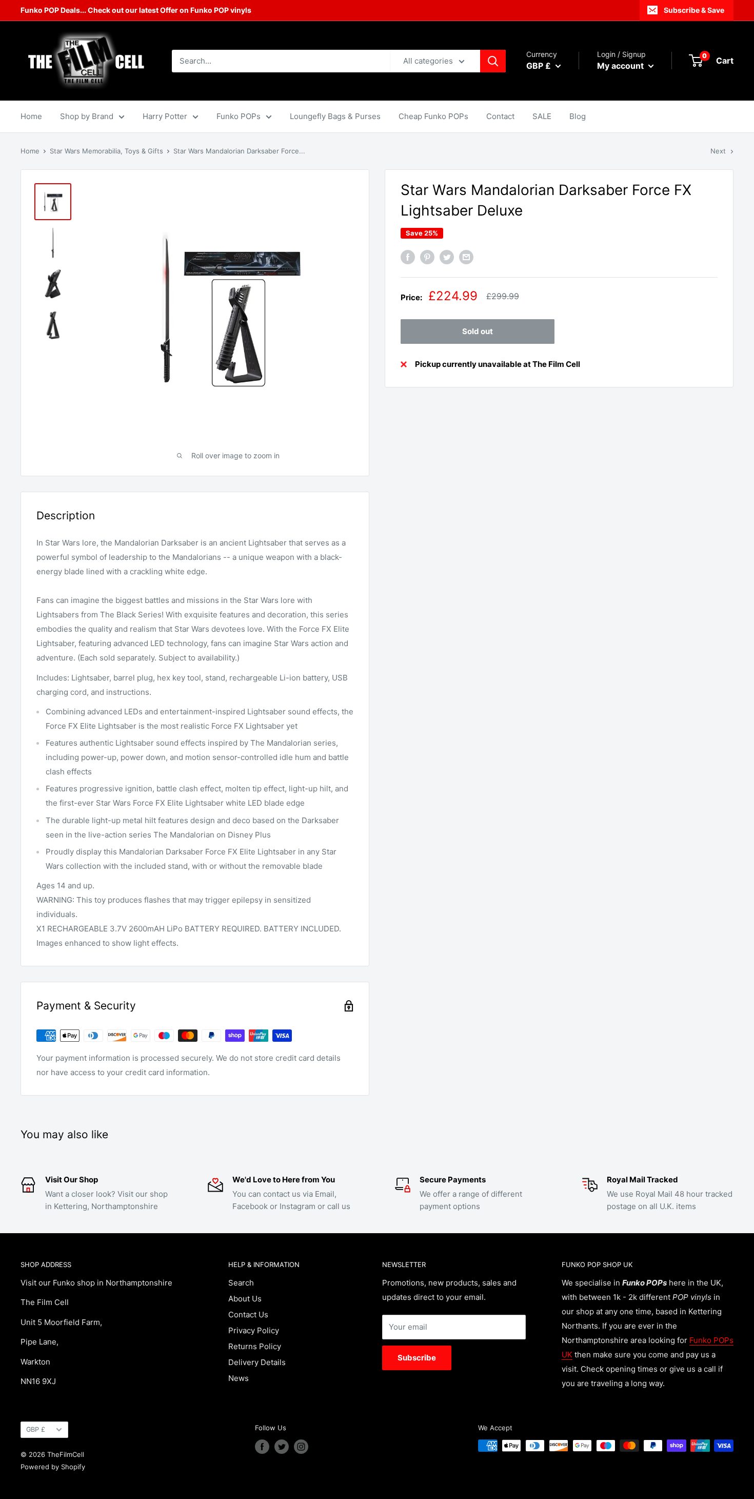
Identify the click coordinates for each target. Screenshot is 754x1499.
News (238, 1378)
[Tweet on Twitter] (447, 257)
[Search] (493, 61)
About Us (245, 1298)
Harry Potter (165, 116)
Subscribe (417, 1357)
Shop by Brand (86, 116)
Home (31, 116)
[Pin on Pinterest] (427, 257)
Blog (577, 116)
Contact (500, 116)
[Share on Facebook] (408, 257)
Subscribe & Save (694, 10)
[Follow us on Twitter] (281, 1446)
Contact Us (248, 1314)
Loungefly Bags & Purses (335, 116)
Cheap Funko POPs (433, 116)
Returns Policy (254, 1346)
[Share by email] (466, 257)
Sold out (477, 331)
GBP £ (35, 1429)
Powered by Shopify (53, 1467)
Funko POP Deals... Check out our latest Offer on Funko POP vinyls (136, 10)
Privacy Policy (253, 1330)
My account (621, 66)
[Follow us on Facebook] (262, 1446)
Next (718, 151)
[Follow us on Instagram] (301, 1446)
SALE (541, 116)
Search (241, 1283)
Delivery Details (257, 1362)
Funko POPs (238, 116)
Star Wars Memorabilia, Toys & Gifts (106, 151)
